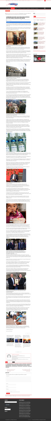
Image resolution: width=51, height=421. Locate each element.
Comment (8, 375)
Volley (9, 8)
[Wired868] (12, 4)
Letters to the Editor (15, 13)
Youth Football (19, 8)
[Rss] (28, 419)
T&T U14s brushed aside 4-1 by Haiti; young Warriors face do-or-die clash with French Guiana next (39, 48)
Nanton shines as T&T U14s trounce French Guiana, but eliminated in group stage (41, 38)
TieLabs (44, 419)
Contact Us (20, 0)
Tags (34, 21)
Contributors (23, 0)
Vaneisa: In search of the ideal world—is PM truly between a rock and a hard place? (18, 336)
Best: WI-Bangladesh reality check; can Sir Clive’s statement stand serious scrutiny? (26, 370)
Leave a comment (9, 20)
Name (7, 383)
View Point (13, 8)
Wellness (16, 8)
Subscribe (7, 404)
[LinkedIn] (39, 0)
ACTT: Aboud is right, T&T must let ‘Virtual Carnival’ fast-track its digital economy (11, 370)
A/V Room (28, 8)
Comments (41, 19)
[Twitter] (38, 0)
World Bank (7, 367)
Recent (35, 19)
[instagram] (40, 0)
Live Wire (24, 8)
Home (25, 0)
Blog (17, 0)
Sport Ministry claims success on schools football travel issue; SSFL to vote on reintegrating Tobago (24, 416)
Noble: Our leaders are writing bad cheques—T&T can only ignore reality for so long (26, 336)
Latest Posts (28, 0)
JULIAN (20, 407)
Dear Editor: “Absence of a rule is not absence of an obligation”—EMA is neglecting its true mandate (39, 24)
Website (7, 389)
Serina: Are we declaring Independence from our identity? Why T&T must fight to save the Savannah (39, 43)
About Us (12, 0)
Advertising (15, 0)
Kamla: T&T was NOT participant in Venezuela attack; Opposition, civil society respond (10, 336)
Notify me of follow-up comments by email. (13, 391)
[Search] (45, 0)
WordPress (37, 419)
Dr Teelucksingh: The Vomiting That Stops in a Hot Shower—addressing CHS (41, 28)
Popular (38, 19)
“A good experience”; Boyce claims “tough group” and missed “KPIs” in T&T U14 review (39, 33)
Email (7, 386)
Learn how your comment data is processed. (23, 395)
